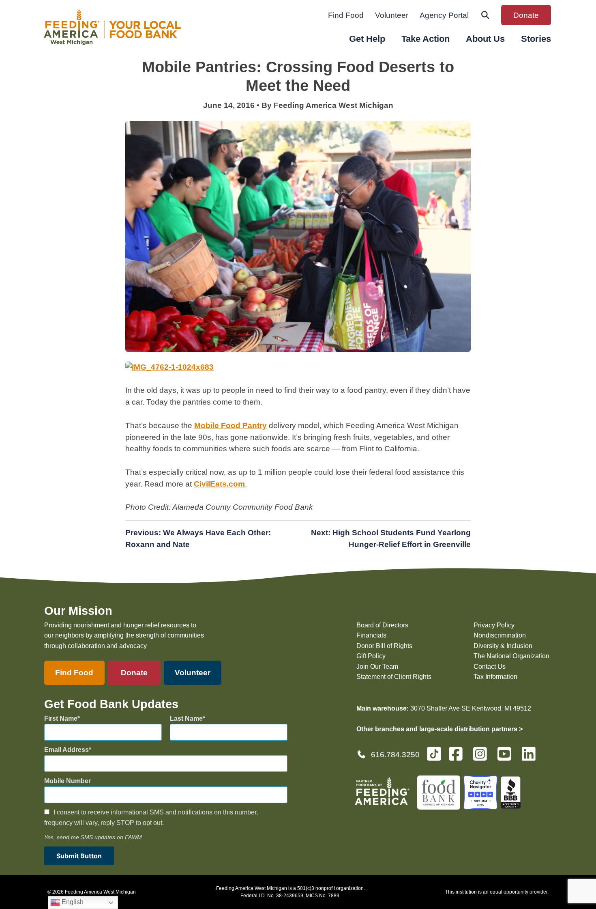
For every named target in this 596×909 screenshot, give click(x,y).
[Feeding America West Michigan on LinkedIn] (531, 757)
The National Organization (511, 656)
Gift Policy (371, 656)
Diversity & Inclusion (503, 645)
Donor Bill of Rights (384, 645)
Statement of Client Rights (393, 676)
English (72, 901)
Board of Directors (382, 625)
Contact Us (490, 666)
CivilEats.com (219, 484)
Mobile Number (67, 781)
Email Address (66, 749)
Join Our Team (377, 666)
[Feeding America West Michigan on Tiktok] (434, 753)
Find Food (346, 15)
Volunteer (391, 15)
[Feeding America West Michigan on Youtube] (507, 757)
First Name (60, 718)
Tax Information (495, 676)
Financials (371, 635)
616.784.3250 (395, 754)
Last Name (186, 718)
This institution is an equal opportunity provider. (497, 892)
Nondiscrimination (500, 635)
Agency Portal (444, 15)
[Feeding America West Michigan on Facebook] (458, 757)
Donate (526, 15)
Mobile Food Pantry (230, 425)
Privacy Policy (494, 625)
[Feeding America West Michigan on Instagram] (482, 757)
